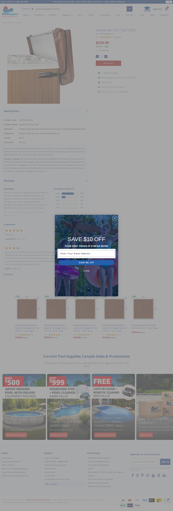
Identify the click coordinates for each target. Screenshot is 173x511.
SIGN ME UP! (86, 263)
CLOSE (86, 271)
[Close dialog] (114, 218)
